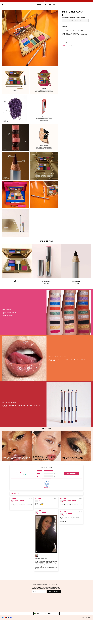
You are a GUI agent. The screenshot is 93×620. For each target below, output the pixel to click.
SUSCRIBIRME (56, 316)
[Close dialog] (3, 301)
